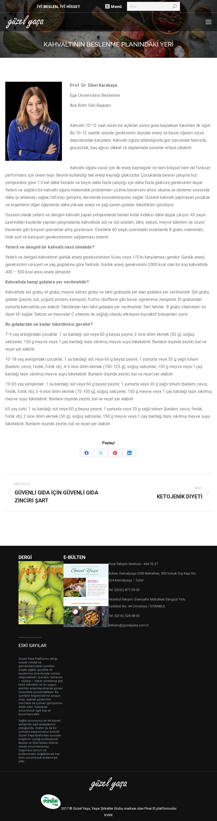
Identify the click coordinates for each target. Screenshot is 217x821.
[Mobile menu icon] (208, 22)
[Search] (175, 6)
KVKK (108, 815)
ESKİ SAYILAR (32, 645)
